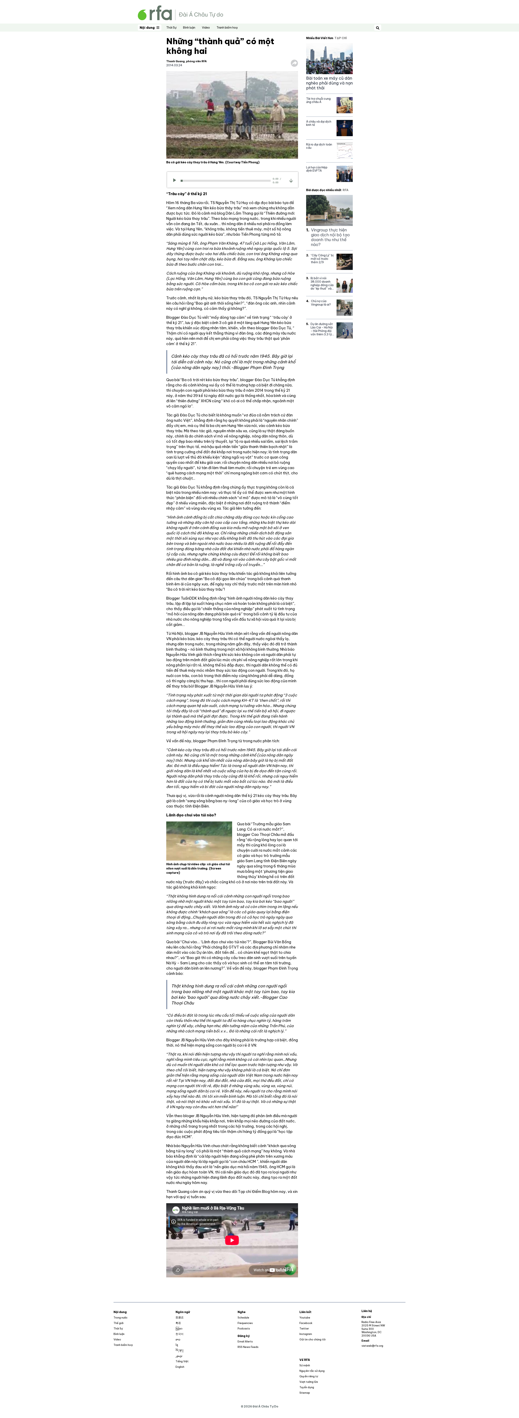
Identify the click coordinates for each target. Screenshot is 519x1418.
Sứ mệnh (304, 1365)
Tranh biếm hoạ (227, 27)
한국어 (179, 1334)
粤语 (178, 1323)
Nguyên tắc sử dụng (312, 1370)
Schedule (243, 1317)
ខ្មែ (177, 1344)
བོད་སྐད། (179, 1350)
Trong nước (121, 1317)
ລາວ (178, 1339)
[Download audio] (291, 180)
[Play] (176, 181)
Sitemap (304, 1392)
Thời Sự (171, 27)
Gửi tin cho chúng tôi (312, 1339)
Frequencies (245, 1323)
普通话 (179, 1317)
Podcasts (244, 1328)
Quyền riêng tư (308, 1376)
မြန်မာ (179, 1328)
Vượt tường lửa (308, 1381)
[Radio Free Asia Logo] (180, 12)
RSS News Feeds (248, 1346)
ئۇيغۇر (179, 1355)
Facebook (305, 1323)
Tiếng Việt (182, 1361)
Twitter (304, 1328)
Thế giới (118, 1323)
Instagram (305, 1334)
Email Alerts (245, 1341)
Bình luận (189, 27)
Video (206, 27)
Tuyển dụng (306, 1387)
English (180, 1366)
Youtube (304, 1317)
